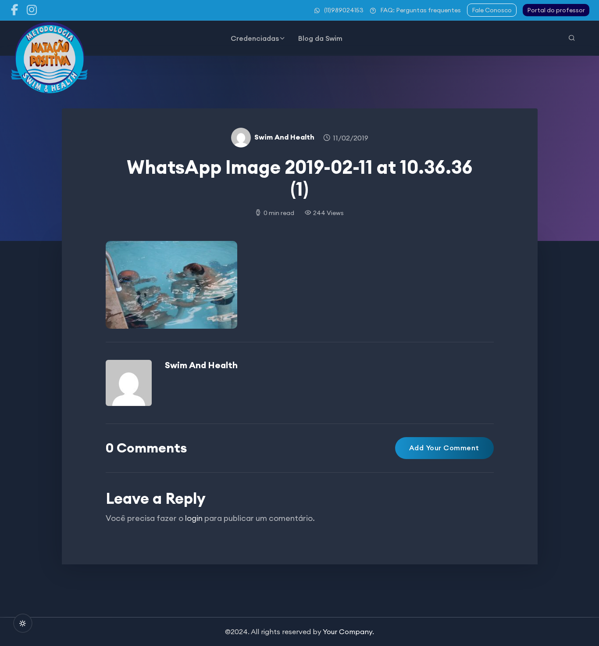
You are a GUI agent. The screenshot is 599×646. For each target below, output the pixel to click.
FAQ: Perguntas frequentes (420, 10)
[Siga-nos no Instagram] (32, 10)
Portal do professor (556, 10)
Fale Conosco (492, 10)
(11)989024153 (344, 10)
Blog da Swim (320, 38)
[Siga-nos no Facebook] (14, 10)
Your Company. (348, 631)
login (194, 518)
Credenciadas (255, 38)
